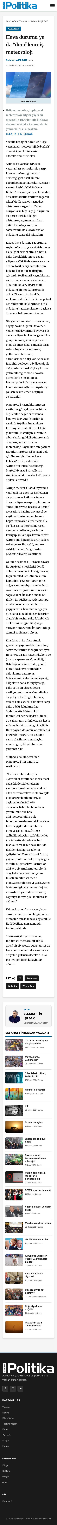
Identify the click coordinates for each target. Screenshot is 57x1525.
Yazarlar (23, 21)
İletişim (5, 1476)
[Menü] (52, 5)
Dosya (5, 1412)
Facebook (32, 978)
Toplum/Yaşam (9, 1423)
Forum (5, 1446)
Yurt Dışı (6, 1435)
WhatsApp (28, 986)
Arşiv (4, 1482)
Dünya (5, 1440)
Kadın (5, 1429)
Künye (5, 1465)
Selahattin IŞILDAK (39, 21)
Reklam (6, 1471)
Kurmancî (7, 1501)
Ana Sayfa (11, 21)
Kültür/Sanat (8, 1418)
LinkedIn (12, 986)
